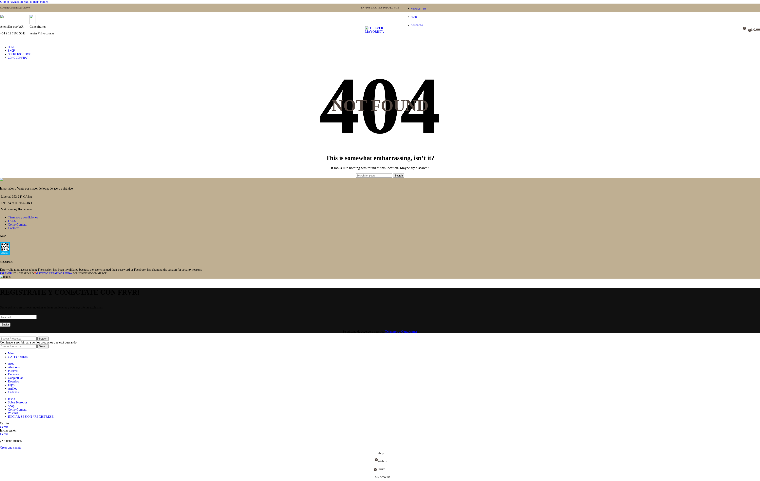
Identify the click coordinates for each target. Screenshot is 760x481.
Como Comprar (18, 224)
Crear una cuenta (10, 447)
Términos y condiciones (23, 217)
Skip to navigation (12, 1)
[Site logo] (380, 31)
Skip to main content (36, 1)
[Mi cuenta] (731, 30)
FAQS (12, 221)
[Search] (737, 30)
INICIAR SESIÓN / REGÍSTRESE (31, 416)
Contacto (13, 228)
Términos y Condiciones (401, 331)
